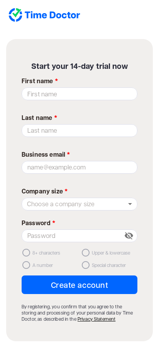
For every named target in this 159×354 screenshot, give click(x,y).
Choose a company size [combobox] (61, 204)
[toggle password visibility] (129, 235)
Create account (79, 285)
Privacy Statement (96, 319)
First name (40, 81)
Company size (45, 191)
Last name (40, 117)
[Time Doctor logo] (77, 16)
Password (39, 223)
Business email (46, 154)
